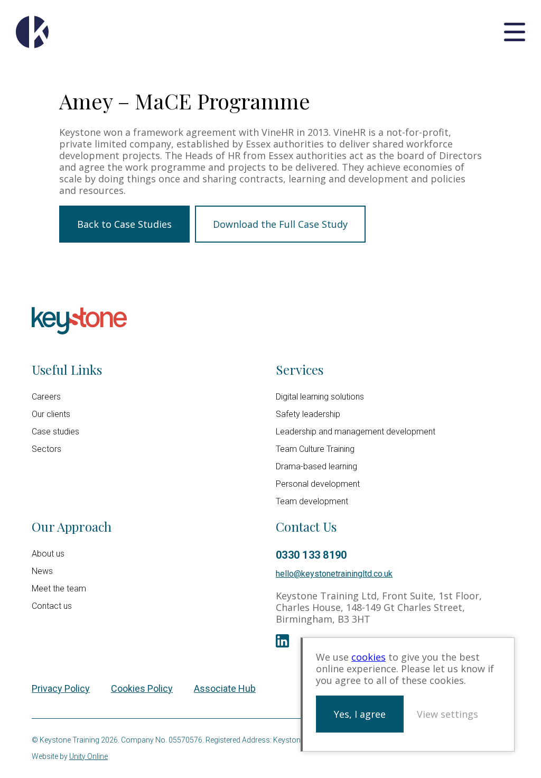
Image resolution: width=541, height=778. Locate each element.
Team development (312, 501)
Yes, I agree (360, 714)
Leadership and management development (355, 432)
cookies (368, 657)
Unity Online (88, 756)
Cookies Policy (142, 688)
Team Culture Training (315, 449)
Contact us (52, 606)
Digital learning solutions (320, 397)
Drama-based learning (316, 466)
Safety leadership (308, 414)
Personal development (318, 484)
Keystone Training (32, 32)
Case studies (55, 432)
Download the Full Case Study (280, 224)
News (42, 571)
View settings (447, 714)
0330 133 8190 (311, 555)
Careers (46, 397)
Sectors (46, 449)
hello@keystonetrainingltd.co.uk (334, 574)
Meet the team (59, 589)
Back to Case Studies (124, 224)
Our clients (51, 414)
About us (48, 554)
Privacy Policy (61, 688)
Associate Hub (225, 688)
